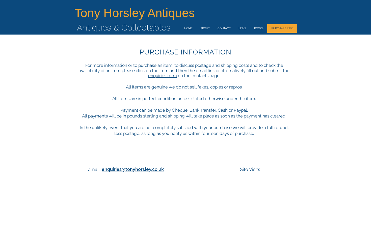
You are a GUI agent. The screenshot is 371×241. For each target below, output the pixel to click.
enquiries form (162, 75)
